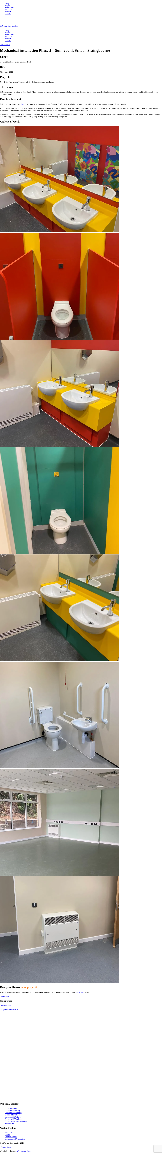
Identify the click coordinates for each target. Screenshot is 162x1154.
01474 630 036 (5, 1005)
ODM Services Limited (9, 26)
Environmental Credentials (15, 1139)
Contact (8, 14)
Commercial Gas (11, 1108)
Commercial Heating (12, 1111)
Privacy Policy (6, 1147)
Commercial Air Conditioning (16, 1121)
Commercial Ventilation (13, 1119)
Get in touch (80, 992)
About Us (8, 9)
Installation (9, 5)
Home (7, 3)
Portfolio (8, 11)
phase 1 (23, 104)
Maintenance (9, 7)
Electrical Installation (12, 1115)
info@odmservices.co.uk (9, 1009)
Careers (7, 1135)
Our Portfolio (5, 45)
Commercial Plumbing (13, 1113)
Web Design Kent (23, 1151)
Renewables (9, 1123)
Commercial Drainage (13, 1117)
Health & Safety (11, 1137)
